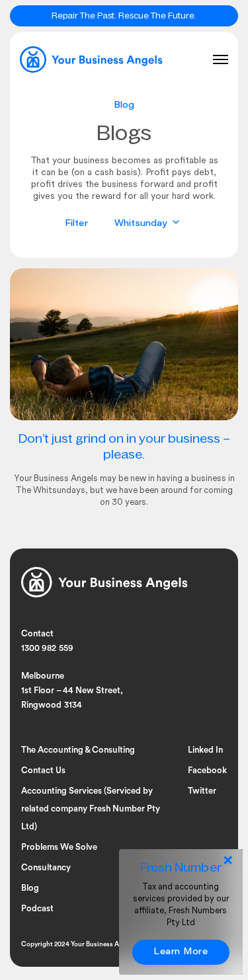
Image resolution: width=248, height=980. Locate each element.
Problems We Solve (59, 847)
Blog (30, 888)
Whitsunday (142, 223)
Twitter (202, 790)
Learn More (180, 952)
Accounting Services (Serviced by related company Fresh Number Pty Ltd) (90, 808)
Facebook (207, 770)
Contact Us (43, 770)
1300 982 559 (47, 648)
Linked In (205, 749)
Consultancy (46, 867)
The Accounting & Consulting (78, 749)
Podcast (37, 908)
